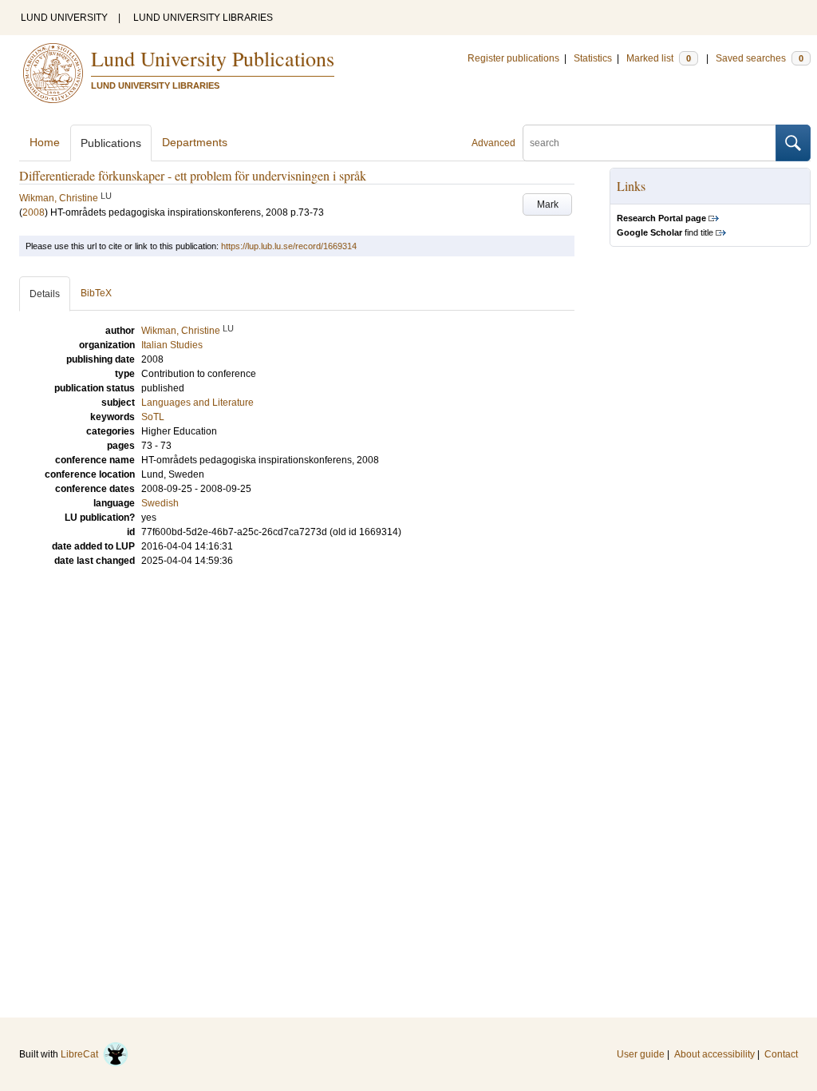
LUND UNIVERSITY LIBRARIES (203, 17)
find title (665, 232)
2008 (33, 212)
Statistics (593, 58)
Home (45, 142)
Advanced (493, 143)
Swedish (160, 503)
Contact (781, 1054)
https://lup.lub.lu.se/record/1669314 (289, 246)
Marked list (658, 58)
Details (45, 294)
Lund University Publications (212, 58)
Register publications (513, 58)
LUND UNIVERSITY (64, 17)
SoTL (152, 417)
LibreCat (82, 1054)
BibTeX (96, 293)
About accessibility (714, 1054)
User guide (641, 1054)
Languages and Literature (197, 402)
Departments (194, 142)
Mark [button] (547, 204)
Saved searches (759, 58)
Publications (111, 143)
